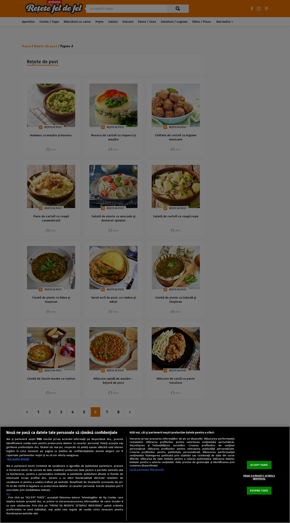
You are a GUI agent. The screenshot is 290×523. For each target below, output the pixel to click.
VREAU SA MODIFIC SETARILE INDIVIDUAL (259, 477)
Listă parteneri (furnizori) (147, 470)
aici (8, 494)
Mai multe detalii (18, 459)
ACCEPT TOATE (259, 464)
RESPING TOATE (259, 490)
